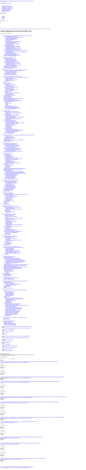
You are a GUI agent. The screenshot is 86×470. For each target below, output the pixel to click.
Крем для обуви (8, 209)
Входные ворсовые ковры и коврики (9, 61)
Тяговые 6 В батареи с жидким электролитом (13, 311)
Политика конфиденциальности (26, 467)
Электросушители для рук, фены (9, 214)
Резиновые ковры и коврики (8, 58)
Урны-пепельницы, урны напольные (9, 236)
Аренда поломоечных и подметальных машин (11, 144)
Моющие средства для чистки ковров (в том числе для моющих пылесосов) (15, 266)
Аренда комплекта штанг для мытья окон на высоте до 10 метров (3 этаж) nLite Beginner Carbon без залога (16, 397)
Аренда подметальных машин (10, 132)
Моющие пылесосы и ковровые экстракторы (12, 113)
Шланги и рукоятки (7, 285)
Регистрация (4, 1)
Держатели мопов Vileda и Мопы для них (12, 159)
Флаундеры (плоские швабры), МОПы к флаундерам (14, 158)
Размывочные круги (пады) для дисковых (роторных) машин (15, 122)
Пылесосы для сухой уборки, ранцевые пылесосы (13, 112)
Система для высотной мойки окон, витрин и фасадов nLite (13, 100)
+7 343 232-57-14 (9, 7)
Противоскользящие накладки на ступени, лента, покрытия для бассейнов (15, 50)
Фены (7, 217)
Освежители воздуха (7, 228)
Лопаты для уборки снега (10, 195)
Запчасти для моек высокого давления (10, 324)
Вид (1, 355)
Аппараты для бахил (7, 210)
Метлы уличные (6, 81)
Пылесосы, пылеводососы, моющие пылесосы (11, 111)
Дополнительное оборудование (10, 108)
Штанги (7, 102)
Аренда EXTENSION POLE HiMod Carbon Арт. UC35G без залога (10, 437)
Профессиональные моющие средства (9, 256)
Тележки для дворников (7, 198)
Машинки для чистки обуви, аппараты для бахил (11, 205)
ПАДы (5, 297)
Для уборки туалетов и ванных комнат (12, 232)
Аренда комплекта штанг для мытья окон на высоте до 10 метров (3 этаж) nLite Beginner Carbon (15, 382)
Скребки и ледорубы (9, 79)
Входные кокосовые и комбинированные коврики (13, 41)
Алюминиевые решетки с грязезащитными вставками (14, 37)
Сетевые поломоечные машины (10, 116)
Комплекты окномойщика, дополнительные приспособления (13, 98)
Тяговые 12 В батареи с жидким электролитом (13, 310)
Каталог (4, 28)
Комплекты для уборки (7, 234)
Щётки (5, 290)
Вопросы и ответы (19, 466)
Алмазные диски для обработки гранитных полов (13, 309)
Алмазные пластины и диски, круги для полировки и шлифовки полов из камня (16, 305)
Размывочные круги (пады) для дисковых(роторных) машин (15, 298)
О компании (7, 466)
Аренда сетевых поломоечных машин (11, 131)
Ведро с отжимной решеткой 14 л (7, 350)
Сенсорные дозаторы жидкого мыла (11, 219)
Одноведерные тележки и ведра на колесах (12, 182)
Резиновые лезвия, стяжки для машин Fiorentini (13, 303)
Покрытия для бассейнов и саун (10, 73)
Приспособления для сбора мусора (9, 200)
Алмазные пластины (9, 127)
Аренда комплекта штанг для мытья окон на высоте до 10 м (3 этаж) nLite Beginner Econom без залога (15, 377)
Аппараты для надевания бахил (10, 211)
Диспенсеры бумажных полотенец (11, 221)
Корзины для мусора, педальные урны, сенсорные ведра (12, 226)
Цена (1, 358)
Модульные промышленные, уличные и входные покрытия (13, 70)
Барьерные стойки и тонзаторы (8, 140)
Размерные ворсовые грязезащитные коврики (13, 46)
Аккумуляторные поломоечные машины (12, 115)
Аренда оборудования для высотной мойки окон (28, 28)
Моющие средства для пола (8, 170)
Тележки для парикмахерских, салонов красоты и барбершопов (13, 139)
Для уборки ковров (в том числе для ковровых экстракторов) (15, 172)
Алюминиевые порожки (9, 44)
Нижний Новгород (5, 8)
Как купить (26, 466)
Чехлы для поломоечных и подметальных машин (13, 118)
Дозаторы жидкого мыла (9, 218)
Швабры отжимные (7, 154)
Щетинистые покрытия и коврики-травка (10, 66)
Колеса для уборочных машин (8, 133)
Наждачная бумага (8, 126)
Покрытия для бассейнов (9, 52)
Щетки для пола (8, 165)
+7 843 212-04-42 (7, 10)
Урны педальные (8, 227)
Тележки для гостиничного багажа (9, 138)
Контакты (3, 16)
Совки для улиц (8, 166)
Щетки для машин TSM (9, 292)
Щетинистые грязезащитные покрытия (12, 42)
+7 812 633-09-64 (10, 6)
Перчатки (5, 253)
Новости (10, 466)
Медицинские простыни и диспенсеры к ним (13, 251)
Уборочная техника (7, 110)
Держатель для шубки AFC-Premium (7, 331)
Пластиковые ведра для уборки (8, 163)
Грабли (5, 202)
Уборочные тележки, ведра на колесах (11, 174)
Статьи (23, 466)
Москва (3, 5)
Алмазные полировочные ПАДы (11, 300)
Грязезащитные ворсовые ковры (9, 45)
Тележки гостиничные (7, 135)
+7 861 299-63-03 (8, 9)
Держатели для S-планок (9, 88)
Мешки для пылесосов (7, 281)
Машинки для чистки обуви (8, 206)
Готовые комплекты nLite (9, 101)
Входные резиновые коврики (10, 39)
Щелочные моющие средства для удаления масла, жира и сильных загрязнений (16, 264)
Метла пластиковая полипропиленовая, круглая (9, 347)
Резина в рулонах (8, 40)
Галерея (32, 466)
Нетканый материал (9, 223)
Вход (1, 1)
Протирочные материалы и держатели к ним (12, 250)
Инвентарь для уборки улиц (8, 192)
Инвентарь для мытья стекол (8, 322)
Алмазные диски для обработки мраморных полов (13, 308)
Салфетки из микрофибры (10, 248)
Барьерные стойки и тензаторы (8, 278)
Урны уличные (6, 203)
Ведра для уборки (8, 183)
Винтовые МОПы (8, 160)
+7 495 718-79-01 (7, 5)
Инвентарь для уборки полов (8, 153)
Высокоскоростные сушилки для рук (11, 216)
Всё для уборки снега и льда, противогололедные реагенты (13, 76)
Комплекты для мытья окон (10, 86)
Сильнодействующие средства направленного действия (12, 268)
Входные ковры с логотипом (10, 47)
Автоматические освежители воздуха (11, 229)
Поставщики (14, 466)
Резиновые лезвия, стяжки (8, 302)
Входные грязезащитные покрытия (11, 71)
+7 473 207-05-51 (7, 11)
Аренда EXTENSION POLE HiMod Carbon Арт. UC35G (8, 422)
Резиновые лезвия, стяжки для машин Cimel (12, 304)
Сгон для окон (4, 334)
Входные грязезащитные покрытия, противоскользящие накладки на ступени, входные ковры (18, 35)
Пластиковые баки (7, 315)
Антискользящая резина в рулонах (11, 53)
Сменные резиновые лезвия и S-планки (12, 89)
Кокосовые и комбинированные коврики (12, 60)
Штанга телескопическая (6, 344)
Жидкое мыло (8, 220)
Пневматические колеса (7, 275)
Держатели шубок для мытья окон (11, 84)
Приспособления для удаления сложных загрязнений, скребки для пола (15, 168)
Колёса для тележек (7, 141)
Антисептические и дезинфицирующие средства (13, 258)
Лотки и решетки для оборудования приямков (13, 43)
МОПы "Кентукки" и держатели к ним (12, 157)
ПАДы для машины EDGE (10, 124)
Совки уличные (6, 201)
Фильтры (5, 287)
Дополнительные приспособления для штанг (13, 92)
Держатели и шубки (7, 83)
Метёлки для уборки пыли (10, 249)
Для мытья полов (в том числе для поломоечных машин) (14, 171)
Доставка (3, 17)
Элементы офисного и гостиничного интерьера (11, 277)
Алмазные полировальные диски (11, 306)
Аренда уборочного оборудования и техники (13, 28)
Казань (3, 10)
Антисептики (8, 271)
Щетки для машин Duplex (10, 294)
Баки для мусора (6, 241)
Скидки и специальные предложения (9, 320)
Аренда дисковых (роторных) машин (11, 129)
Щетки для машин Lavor (9, 295)
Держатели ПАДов (7, 296)
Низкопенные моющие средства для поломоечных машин (13, 267)
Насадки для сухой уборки (10, 283)
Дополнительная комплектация (10, 117)
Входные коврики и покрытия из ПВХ (10, 65)
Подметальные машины (7, 119)
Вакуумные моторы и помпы (8, 288)
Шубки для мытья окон (9, 85)
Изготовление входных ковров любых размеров (13, 63)
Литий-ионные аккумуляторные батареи (12, 312)
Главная (1, 28)
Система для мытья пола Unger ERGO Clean (10, 178)
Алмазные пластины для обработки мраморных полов (14, 307)
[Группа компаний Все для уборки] (5, 3)
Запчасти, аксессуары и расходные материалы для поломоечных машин (15, 289)
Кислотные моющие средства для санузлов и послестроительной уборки (15, 265)
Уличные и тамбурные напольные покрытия (10, 36)
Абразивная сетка (8, 301)
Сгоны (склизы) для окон (9, 87)
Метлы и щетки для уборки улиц (9, 193)
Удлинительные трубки (7, 286)
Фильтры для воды (8, 105)
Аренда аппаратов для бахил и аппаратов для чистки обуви (13, 151)
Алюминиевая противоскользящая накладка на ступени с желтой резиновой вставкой (15, 337)
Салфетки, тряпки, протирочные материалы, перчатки (12, 246)
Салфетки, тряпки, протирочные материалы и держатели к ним (13, 247)
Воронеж (3, 11)
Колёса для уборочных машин (8, 274)
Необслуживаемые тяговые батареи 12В (12, 313)
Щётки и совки (6, 164)
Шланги (7, 104)
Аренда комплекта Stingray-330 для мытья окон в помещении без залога (11, 459)
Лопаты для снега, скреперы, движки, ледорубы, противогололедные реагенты (16, 77)
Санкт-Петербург (4, 6)
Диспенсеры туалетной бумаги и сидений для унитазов (14, 224)
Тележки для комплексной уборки (11, 175)
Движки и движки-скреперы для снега (12, 78)
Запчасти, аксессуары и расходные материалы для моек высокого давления (15, 317)
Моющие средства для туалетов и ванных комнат (11, 231)
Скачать (29, 466)
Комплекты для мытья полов (10, 156)
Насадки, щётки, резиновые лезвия (9, 282)
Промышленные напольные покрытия (11, 72)
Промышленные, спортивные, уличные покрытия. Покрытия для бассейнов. (15, 69)
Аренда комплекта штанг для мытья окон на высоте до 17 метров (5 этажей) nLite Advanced (14, 402)
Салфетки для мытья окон (8, 96)
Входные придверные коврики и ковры (10, 57)
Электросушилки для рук (9, 215)
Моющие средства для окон (8, 97)
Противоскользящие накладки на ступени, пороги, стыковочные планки (17, 51)
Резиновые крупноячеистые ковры (11, 59)
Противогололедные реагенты (10, 80)
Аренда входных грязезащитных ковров (10, 55)
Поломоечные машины (7, 114)
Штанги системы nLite (9, 93)
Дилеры (3, 18)
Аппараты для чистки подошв (10, 208)
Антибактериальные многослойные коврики (12, 49)
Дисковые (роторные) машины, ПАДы (10, 120)
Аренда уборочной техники (8, 128)
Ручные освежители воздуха (10, 230)
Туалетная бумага (8, 225)
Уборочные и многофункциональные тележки (11, 180)
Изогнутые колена (8, 103)
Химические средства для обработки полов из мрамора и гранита (16, 173)
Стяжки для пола (6, 167)
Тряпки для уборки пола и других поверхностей (13, 162)
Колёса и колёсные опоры (6, 273)
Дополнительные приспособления (11, 106)
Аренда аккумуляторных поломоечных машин (13, 130)
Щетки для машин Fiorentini (10, 291)
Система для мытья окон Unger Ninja (9, 99)
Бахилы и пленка (8, 212)
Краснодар (3, 9)
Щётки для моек (6, 318)
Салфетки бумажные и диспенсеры (11, 252)
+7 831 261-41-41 (10, 8)
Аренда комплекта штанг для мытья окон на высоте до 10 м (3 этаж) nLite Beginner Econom (14, 362)
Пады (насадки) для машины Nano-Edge (12, 123)
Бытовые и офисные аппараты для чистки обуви (13, 207)
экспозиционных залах (30, 354)
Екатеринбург (4, 7)
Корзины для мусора (9, 240)
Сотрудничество (2, 466)
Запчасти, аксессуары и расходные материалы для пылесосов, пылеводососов (16, 280)
